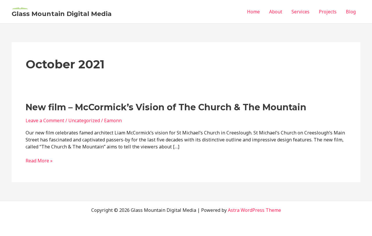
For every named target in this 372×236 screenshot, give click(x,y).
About (275, 11)
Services (300, 11)
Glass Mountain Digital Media (62, 14)
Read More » (39, 160)
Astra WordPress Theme (254, 210)
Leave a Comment (45, 120)
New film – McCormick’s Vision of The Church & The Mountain (166, 107)
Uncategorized (84, 120)
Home (253, 11)
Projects (328, 11)
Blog (351, 11)
